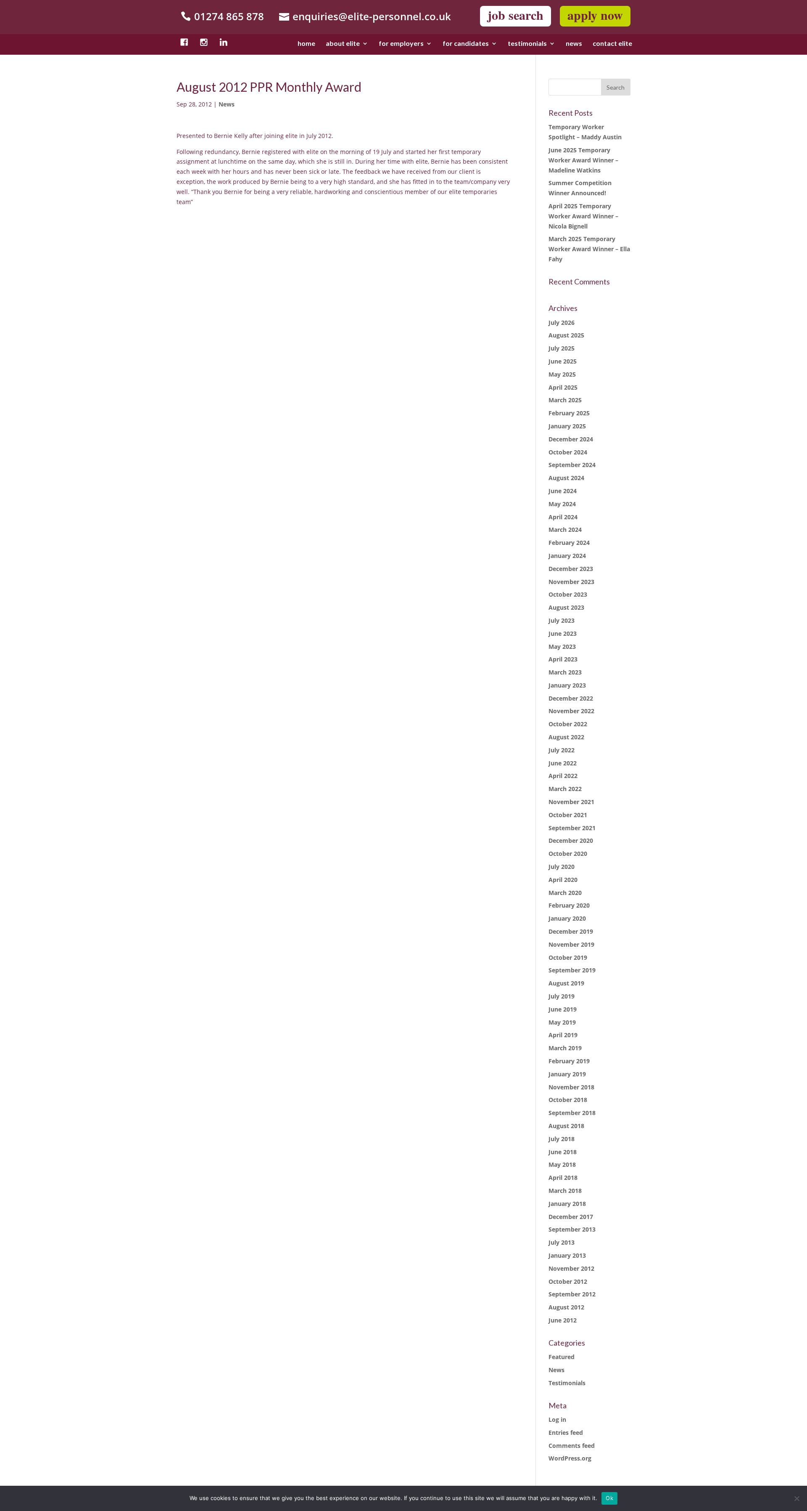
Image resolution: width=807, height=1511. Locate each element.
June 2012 (563, 1320)
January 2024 (567, 556)
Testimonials (567, 1383)
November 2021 (571, 802)
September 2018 (572, 1113)
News (227, 104)
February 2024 (569, 543)
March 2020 (565, 893)
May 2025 (562, 374)
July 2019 (562, 996)
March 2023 (565, 672)
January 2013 (567, 1255)
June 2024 (563, 491)
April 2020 (563, 880)
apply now (595, 15)
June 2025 (563, 361)
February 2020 (569, 905)
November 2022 (571, 711)
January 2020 (567, 918)
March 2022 (565, 789)
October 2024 (568, 452)
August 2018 (566, 1126)
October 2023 (568, 594)
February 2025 (569, 413)
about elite (343, 43)
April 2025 (563, 387)
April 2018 (563, 1178)
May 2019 (562, 1022)
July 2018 (562, 1139)
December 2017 (571, 1217)
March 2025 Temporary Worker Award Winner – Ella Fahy (589, 249)
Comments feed (572, 1446)
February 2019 (569, 1061)
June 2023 (563, 633)
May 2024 (562, 504)
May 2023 (562, 647)
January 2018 (567, 1204)
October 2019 (568, 957)
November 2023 (571, 582)
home (306, 43)
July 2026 (562, 323)
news (574, 43)
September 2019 (572, 970)
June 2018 (563, 1152)
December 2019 (571, 931)
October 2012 (568, 1281)
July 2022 (562, 750)
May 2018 (562, 1164)
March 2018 (565, 1191)
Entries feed (566, 1433)
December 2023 (571, 569)
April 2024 (563, 517)
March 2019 (565, 1048)
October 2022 (568, 724)
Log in (557, 1419)
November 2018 (571, 1087)
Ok (609, 1498)
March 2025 (565, 400)
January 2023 (567, 685)
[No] (796, 1498)
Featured (562, 1357)
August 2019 (566, 983)
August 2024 (566, 478)
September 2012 (572, 1294)
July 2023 (562, 620)
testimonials (527, 43)
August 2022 (566, 737)
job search (515, 15)
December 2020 (571, 840)
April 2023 (563, 659)
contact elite (612, 43)
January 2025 (567, 426)
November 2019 (571, 944)
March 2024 (565, 530)
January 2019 (567, 1074)
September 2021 (572, 828)
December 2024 (571, 439)
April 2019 (563, 1035)
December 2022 (571, 698)
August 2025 (566, 335)
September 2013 (572, 1229)
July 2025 (562, 348)
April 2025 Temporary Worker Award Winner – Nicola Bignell (583, 216)
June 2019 (563, 1009)
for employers (401, 43)
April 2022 (563, 776)
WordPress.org (570, 1458)
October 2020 (568, 854)
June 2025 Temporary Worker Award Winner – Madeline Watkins (583, 160)
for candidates (466, 43)
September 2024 (572, 465)
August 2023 (566, 607)
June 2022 (563, 763)
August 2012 (566, 1307)
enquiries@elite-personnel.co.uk (372, 16)
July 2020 (562, 867)
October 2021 (568, 815)
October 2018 (568, 1100)
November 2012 (571, 1268)
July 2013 (562, 1242)
